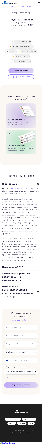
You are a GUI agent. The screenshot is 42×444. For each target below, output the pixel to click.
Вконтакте (22, 423)
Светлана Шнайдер (19, 188)
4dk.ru (31, 423)
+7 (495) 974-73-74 (29, 419)
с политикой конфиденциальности (25, 378)
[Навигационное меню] (39, 2)
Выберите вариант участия (15, 367)
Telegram (11, 423)
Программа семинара (12, 419)
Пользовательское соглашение (21, 435)
